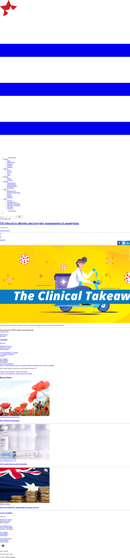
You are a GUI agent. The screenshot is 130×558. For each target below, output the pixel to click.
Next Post (2, 336)
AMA (8, 175)
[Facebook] (119, 243)
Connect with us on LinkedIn (24, 373)
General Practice (15, 417)
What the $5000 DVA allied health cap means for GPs (19, 507)
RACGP (9, 172)
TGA (8, 173)
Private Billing (4, 360)
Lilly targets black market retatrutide (13, 464)
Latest (8, 161)
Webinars (9, 167)
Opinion (6, 176)
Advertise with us (12, 202)
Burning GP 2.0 (11, 191)
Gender (8, 417)
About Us (10, 200)
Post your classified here (7, 364)
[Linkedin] (128, 243)
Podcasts (9, 165)
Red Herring (10, 188)
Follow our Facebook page (34, 365)
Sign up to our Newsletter (7, 365)
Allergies (2, 230)
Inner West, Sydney (5, 348)
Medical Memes (11, 184)
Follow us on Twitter (20, 365)
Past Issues (10, 207)
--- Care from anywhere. (7, 354)
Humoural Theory (12, 186)
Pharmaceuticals (8, 460)
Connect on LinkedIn (48, 365)
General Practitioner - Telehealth (9, 352)
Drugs (2, 460)
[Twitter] (124, 243)
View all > (3, 343)
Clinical (6, 159)
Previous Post (4, 334)
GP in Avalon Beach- (6, 538)
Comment (10, 180)
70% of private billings (6, 527)
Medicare (3, 504)
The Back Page (11, 183)
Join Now (6, 331)
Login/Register (12, 157)
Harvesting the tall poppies (9, 420)
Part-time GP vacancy (6, 346)
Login (1, 331)
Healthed (2, 240)
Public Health (11, 162)
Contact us (10, 208)
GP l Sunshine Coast (5, 526)
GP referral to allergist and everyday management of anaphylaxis (39, 223)
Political (6, 169)
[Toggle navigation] (2, 23)
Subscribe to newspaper (13, 204)
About (5, 199)
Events (5, 189)
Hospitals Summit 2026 (13, 192)
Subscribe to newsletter (13, 205)
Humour (6, 181)
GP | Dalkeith (4, 359)
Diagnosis (10, 164)
